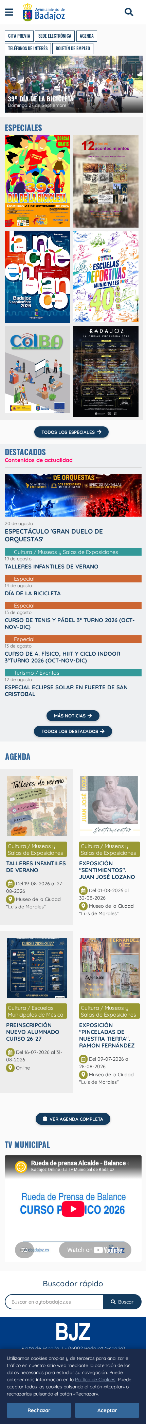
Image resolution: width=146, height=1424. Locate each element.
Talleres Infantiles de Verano (51, 566)
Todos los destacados (69, 731)
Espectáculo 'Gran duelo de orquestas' (54, 535)
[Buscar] (129, 12)
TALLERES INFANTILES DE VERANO (36, 866)
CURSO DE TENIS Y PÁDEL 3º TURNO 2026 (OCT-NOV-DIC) (70, 623)
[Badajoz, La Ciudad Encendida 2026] (106, 371)
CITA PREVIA (19, 36)
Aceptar (107, 1410)
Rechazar (39, 1410)
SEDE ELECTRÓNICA (54, 36)
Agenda (18, 756)
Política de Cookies (95, 1380)
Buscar (125, 1302)
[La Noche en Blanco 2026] (37, 277)
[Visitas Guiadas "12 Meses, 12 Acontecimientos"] (106, 181)
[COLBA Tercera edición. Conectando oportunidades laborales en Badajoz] (37, 371)
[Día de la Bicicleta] (37, 181)
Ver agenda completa (76, 1119)
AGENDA (87, 36)
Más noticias (70, 715)
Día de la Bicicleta (33, 593)
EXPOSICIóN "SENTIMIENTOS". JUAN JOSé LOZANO (107, 870)
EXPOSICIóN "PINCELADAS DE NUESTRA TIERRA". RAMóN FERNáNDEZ (107, 1035)
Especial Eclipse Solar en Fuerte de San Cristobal (66, 690)
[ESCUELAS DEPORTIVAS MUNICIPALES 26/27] (106, 277)
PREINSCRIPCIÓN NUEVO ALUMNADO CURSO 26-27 (32, 1031)
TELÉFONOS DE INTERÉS (28, 48)
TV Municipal (27, 1144)
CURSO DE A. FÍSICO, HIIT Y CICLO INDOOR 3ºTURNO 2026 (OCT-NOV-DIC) (62, 657)
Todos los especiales (68, 432)
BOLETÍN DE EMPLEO (73, 48)
